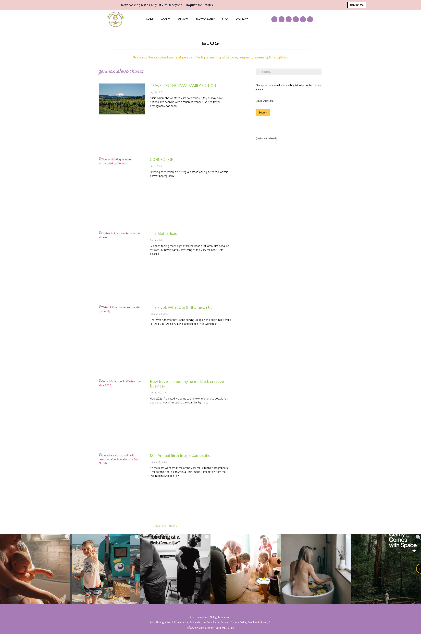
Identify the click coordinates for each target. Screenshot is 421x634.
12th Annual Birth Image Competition (181, 456)
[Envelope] (310, 19)
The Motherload (163, 234)
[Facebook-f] (274, 19)
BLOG (225, 19)
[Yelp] (303, 19)
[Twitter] (282, 19)
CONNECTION (162, 160)
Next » (173, 526)
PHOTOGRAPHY (205, 19)
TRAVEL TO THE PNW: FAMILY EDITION (183, 86)
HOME (150, 19)
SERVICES (182, 19)
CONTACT (242, 19)
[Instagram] (296, 19)
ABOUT (165, 19)
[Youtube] (289, 19)
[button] (356, 5)
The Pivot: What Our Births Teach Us (181, 307)
